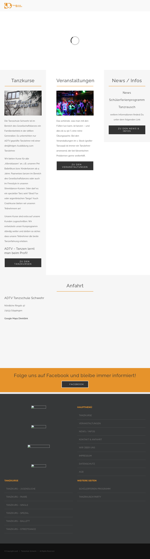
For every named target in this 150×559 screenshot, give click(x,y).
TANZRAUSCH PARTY (90, 497)
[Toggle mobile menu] (144, 5)
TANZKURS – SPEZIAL (17, 513)
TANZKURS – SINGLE (17, 505)
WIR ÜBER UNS (87, 447)
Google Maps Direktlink (16, 318)
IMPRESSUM (85, 455)
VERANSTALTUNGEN (90, 423)
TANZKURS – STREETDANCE (21, 529)
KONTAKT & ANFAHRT (90, 439)
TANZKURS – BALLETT (18, 521)
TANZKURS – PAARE (16, 497)
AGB (81, 472)
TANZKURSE (85, 415)
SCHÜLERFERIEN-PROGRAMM (94, 488)
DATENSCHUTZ (87, 463)
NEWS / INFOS (87, 431)
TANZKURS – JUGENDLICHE (20, 488)
